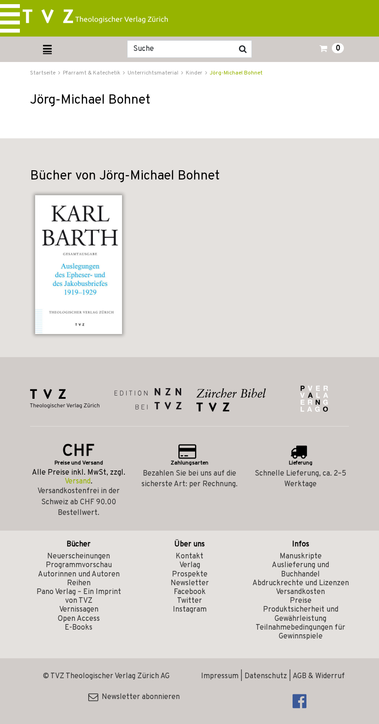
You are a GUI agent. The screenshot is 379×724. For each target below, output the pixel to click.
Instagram (190, 609)
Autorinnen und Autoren (79, 574)
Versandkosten (300, 592)
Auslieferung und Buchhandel (300, 570)
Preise (301, 601)
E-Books (78, 627)
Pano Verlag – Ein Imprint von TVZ (79, 597)
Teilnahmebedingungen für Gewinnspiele (300, 632)
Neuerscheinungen (78, 556)
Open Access (79, 619)
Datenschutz (266, 676)
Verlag (189, 565)
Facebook (190, 592)
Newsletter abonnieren (139, 697)
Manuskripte (301, 556)
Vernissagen (78, 609)
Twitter (189, 601)
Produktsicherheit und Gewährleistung (300, 614)
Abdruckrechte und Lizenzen (300, 583)
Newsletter (190, 583)
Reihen (79, 583)
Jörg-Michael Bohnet (236, 73)
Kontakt (189, 556)
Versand (78, 481)
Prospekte (190, 574)
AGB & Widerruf (319, 676)
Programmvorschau (79, 565)
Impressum (219, 676)
